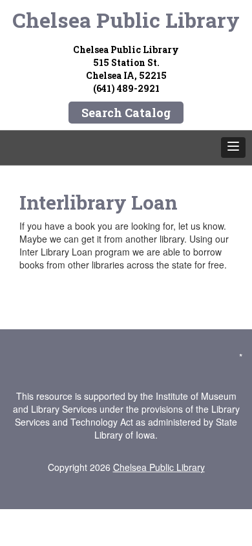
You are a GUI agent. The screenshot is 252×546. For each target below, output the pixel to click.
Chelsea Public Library (126, 20)
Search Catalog (126, 112)
